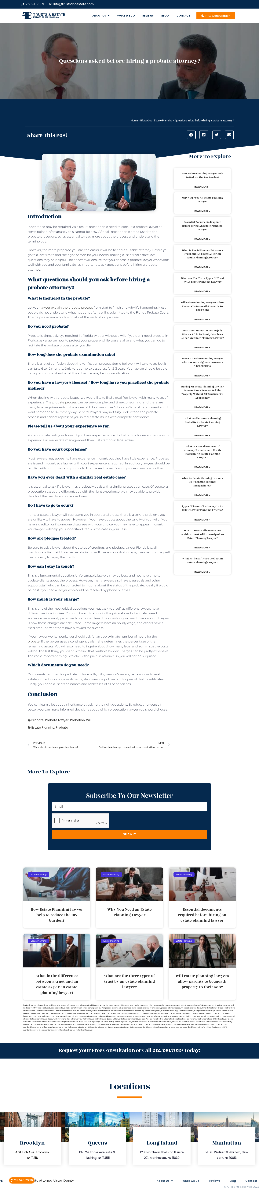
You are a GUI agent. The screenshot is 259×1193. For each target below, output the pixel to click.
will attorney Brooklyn (161, 1016)
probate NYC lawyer (173, 1013)
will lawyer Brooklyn (46, 1019)
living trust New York (129, 1005)
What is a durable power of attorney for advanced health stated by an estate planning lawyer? (202, 452)
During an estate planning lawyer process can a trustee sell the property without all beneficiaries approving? (202, 392)
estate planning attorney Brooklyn (143, 1024)
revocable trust (139, 1016)
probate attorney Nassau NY (194, 1008)
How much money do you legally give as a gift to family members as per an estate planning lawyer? (202, 334)
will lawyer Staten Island (121, 1019)
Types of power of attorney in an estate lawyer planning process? (202, 508)
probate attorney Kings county (172, 1008)
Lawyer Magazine (96, 1022)
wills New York (142, 1022)
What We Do (126, 15)
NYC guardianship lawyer (127, 1008)
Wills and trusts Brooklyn (154, 1019)
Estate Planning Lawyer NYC (217, 1027)
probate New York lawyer (156, 1013)
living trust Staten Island (170, 1005)
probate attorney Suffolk (88, 1011)
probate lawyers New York (39, 1013)
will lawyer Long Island (62, 1019)
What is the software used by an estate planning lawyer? (202, 560)
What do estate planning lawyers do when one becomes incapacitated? (202, 482)
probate (34, 641)
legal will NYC (58, 1005)
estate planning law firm (46, 17)
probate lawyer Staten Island (75, 1013)
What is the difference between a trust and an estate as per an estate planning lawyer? (202, 254)
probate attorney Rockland (69, 1011)
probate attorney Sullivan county (110, 1011)
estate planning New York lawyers (191, 1024)
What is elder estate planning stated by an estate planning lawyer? (202, 422)
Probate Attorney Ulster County (50, 1180)
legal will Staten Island (84, 1005)
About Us (99, 15)
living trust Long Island (114, 1005)
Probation (77, 720)
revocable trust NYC (108, 1016)
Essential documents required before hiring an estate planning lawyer (202, 225)
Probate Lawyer (57, 720)
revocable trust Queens (125, 1016)
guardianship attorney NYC (81, 1027)
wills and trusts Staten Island (33, 1022)
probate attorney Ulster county (133, 1011)
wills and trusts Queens (224, 1019)
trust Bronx (149, 1016)
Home (134, 120)
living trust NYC (142, 1005)
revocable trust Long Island (56, 1016)
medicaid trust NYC (30, 1008)
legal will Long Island (30, 1005)
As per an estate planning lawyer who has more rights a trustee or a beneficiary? (202, 362)
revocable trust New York (91, 1016)
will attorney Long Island (178, 1016)
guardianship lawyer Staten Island (56, 1030)
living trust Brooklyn (99, 1005)
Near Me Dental (74, 1030)
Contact (183, 15)
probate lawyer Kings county (173, 1011)
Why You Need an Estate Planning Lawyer (202, 200)
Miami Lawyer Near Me (81, 1022)
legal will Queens (69, 1005)
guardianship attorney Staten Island (126, 1027)
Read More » (202, 186)
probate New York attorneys (136, 1013)
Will (88, 720)
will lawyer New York (78, 1019)
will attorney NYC (210, 1016)
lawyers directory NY (74, 1016)
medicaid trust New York (225, 1005)
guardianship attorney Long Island (35, 1027)
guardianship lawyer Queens (33, 1030)
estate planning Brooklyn (70, 1024)
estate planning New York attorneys (117, 1024)
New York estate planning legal (86, 1008)
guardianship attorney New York (59, 1027)
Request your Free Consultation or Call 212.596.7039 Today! (129, 1050)
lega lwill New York (45, 1005)
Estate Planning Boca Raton (63, 1022)
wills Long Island (131, 1022)
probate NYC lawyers (190, 1013)
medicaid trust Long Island (206, 1005)
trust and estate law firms (211, 1022)
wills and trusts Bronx (137, 1019)
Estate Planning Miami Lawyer (114, 1022)
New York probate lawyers (108, 1008)
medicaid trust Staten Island (65, 1008)
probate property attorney (207, 1013)
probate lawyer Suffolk (94, 1013)
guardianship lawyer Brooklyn (150, 1027)
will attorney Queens (224, 1016)
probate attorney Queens (50, 1011)
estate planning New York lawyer (167, 1024)
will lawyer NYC (92, 1019)
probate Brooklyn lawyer (153, 1011)
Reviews (148, 15)
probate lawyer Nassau (212, 1011)
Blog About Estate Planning (156, 120)
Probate (37, 720)
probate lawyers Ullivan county (115, 1013)
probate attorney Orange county (217, 1008)
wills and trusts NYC (209, 1019)
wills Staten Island (154, 1022)
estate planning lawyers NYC (171, 1022)
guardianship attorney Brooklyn (215, 1024)
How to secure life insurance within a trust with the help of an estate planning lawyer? (202, 534)
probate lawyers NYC (57, 1013)
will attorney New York (195, 1016)
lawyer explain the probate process (67, 307)
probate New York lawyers (192, 1022)
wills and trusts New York (192, 1019)
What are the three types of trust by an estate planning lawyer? (202, 280)
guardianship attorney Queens (102, 1027)
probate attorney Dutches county (149, 1008)
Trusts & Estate (49, 14)
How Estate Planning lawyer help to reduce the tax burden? (202, 175)
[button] (191, 135)
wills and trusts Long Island (173, 1019)
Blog (165, 15)
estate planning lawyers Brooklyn (49, 1024)
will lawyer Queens (105, 1019)
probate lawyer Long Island (194, 1011)
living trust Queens (155, 1005)
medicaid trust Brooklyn (188, 1005)
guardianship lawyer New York (195, 1027)
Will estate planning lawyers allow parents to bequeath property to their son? (202, 306)
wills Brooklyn (49, 1022)
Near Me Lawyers (87, 1030)
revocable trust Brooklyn (37, 1016)
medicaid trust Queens (46, 1008)
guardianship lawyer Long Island (172, 1027)
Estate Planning (42, 727)
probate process (64, 402)
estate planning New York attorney (91, 1024)
